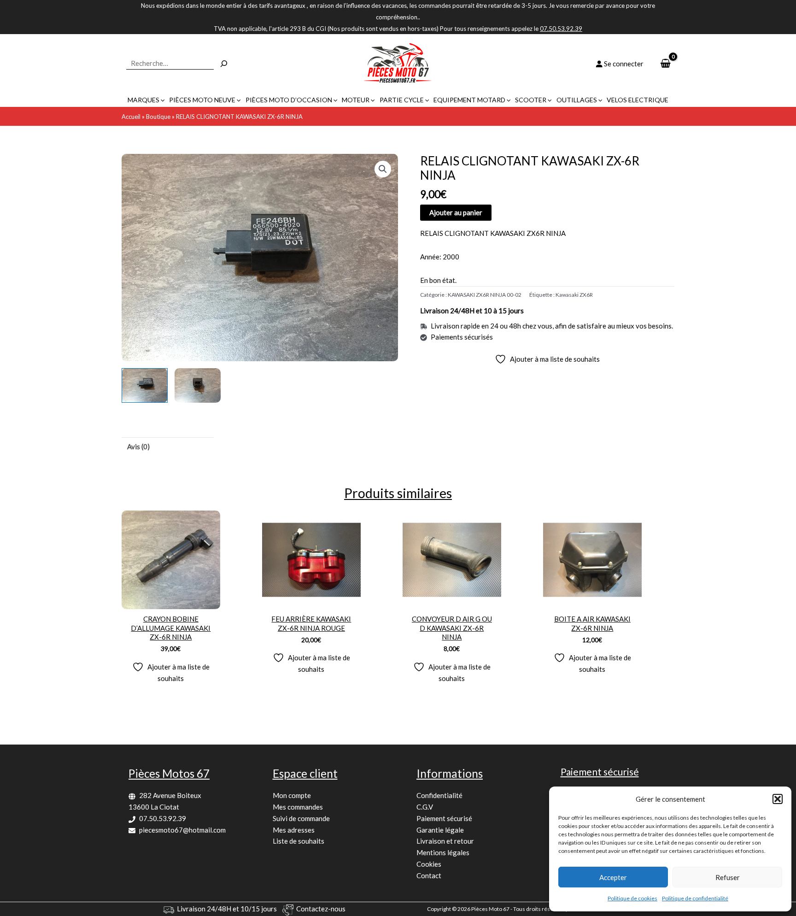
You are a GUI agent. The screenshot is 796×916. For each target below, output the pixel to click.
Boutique (158, 116)
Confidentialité (439, 795)
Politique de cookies (632, 898)
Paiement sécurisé (444, 818)
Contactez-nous (320, 908)
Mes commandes (298, 807)
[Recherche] (223, 64)
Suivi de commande (301, 818)
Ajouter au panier (455, 212)
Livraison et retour (445, 841)
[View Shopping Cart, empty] (665, 63)
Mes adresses (294, 830)
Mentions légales (442, 852)
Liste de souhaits (298, 841)
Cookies (428, 864)
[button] (777, 799)
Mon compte (292, 795)
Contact (428, 875)
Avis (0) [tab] (138, 446)
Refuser (727, 877)
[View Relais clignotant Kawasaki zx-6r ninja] (145, 385)
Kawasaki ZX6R (574, 294)
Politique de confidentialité (695, 898)
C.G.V (424, 807)
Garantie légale (440, 830)
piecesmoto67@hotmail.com (182, 830)
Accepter (613, 877)
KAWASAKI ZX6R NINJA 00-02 (484, 294)
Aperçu (170, 601)
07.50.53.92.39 (162, 818)
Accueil (131, 116)
